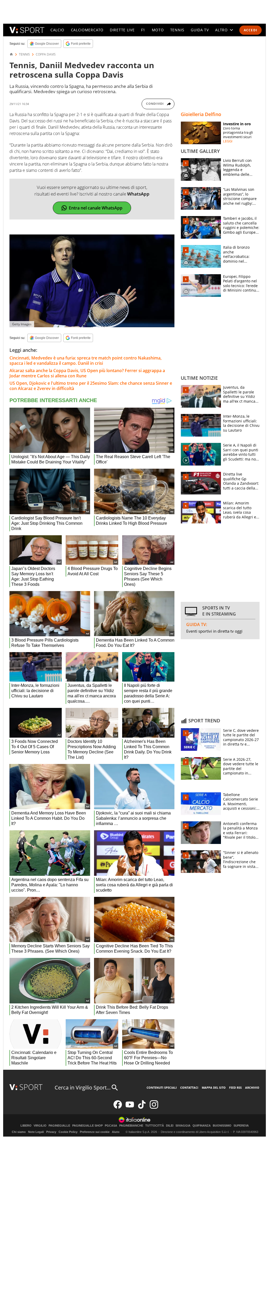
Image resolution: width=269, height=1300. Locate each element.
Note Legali (36, 1131)
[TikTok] (142, 1107)
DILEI (169, 1125)
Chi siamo (19, 1131)
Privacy (51, 1131)
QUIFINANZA (202, 1125)
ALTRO (221, 30)
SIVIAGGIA (182, 1125)
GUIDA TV (200, 30)
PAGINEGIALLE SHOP (87, 1125)
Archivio (252, 1087)
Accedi (250, 30)
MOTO (158, 30)
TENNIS (177, 30)
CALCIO (57, 30)
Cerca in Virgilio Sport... (83, 1087)
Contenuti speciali (162, 1087)
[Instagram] (154, 1107)
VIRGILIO (40, 1125)
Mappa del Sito (214, 1087)
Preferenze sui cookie (95, 1131)
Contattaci (189, 1087)
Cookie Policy (68, 1131)
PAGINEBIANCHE (131, 1125)
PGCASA (111, 1125)
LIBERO (26, 1125)
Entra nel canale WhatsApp (95, 208)
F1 (143, 30)
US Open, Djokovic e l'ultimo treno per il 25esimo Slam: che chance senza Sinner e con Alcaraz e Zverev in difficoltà (90, 385)
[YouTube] (130, 1107)
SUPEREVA (241, 1125)
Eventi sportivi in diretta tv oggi (214, 631)
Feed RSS (235, 1087)
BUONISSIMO (222, 1125)
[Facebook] (117, 1107)
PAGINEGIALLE (59, 1125)
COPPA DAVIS (46, 54)
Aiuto (116, 1131)
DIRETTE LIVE (122, 30)
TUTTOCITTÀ (154, 1125)
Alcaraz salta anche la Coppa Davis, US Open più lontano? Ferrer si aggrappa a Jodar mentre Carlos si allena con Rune (87, 373)
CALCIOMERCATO (87, 30)
